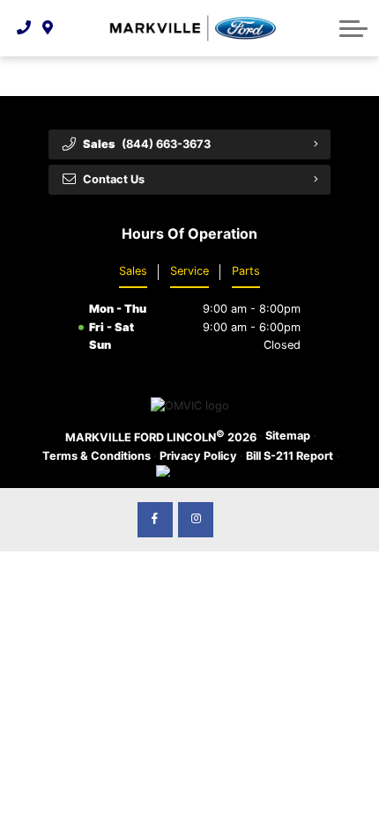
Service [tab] (189, 270)
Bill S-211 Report (289, 455)
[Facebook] (155, 519)
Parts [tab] (246, 270)
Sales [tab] (133, 270)
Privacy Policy (198, 455)
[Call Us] (24, 28)
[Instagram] (195, 519)
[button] (353, 28)
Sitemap (287, 435)
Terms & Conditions (96, 455)
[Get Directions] (48, 28)
